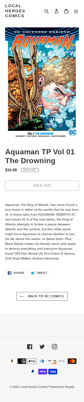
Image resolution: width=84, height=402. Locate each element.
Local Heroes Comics (15, 10)
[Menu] (76, 11)
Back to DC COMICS (45, 296)
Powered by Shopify (61, 387)
